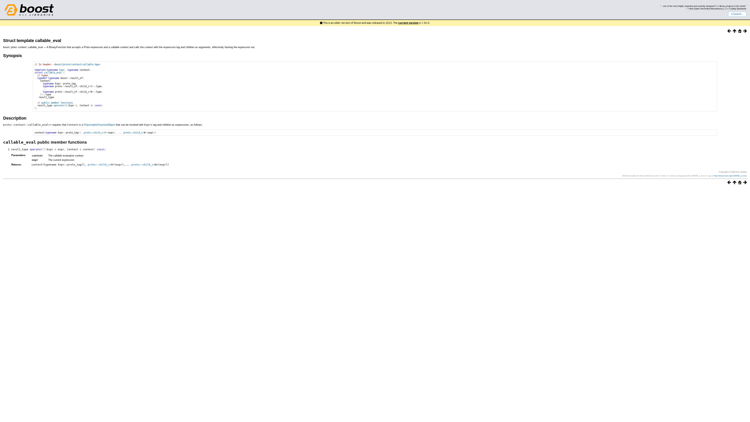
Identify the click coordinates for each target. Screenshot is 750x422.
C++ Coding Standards (735, 8)
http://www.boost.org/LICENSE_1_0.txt (730, 176)
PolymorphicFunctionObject (99, 124)
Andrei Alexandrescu (714, 8)
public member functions (57, 102)
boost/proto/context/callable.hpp (77, 64)
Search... (738, 14)
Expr (62, 70)
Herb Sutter (694, 8)
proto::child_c (93, 132)
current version (408, 23)
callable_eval (53, 72)
